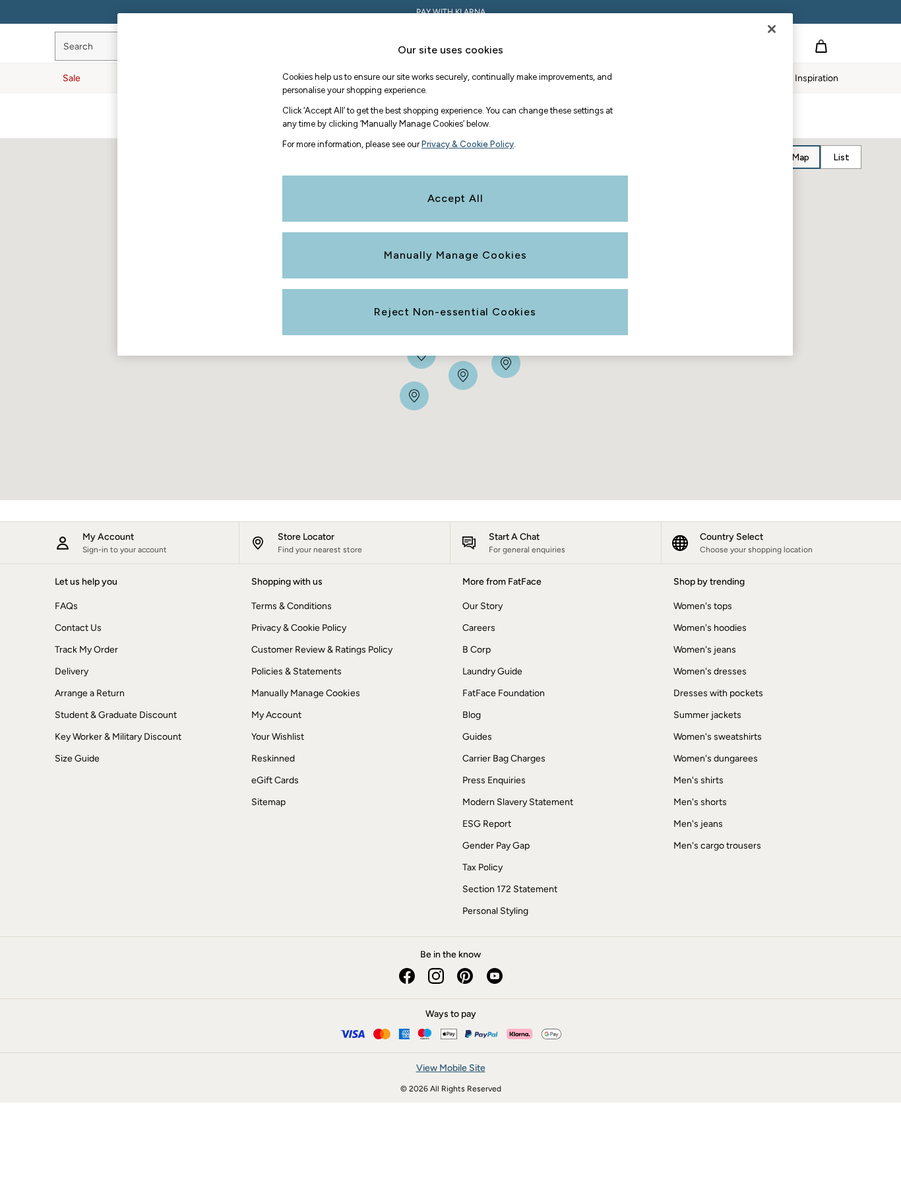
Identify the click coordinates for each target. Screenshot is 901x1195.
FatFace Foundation (503, 693)
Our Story (482, 606)
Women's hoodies (710, 627)
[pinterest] (465, 975)
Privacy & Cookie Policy (298, 627)
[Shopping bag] (821, 46)
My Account (276, 715)
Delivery (71, 671)
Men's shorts (700, 802)
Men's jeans (698, 823)
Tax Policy (482, 867)
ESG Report (486, 823)
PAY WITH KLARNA (450, 11)
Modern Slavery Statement (517, 802)
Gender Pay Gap (496, 845)
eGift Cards (275, 780)
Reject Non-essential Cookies (455, 312)
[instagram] (435, 975)
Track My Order (86, 649)
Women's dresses (710, 671)
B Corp (476, 649)
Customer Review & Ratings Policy (321, 649)
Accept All (455, 198)
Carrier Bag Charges (503, 758)
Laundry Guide (492, 671)
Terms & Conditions (291, 606)
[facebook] (406, 975)
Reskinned (273, 758)
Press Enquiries (494, 780)
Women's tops (702, 606)
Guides (477, 736)
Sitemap (268, 802)
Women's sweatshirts (717, 736)
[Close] (771, 29)
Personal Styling (495, 911)
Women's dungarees (715, 758)
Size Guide (77, 758)
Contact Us (78, 627)
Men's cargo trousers (717, 845)
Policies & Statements (296, 671)
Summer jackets (707, 715)
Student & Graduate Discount (116, 715)
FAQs (66, 606)
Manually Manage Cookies (305, 693)
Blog (471, 715)
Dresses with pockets (718, 693)
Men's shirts (698, 780)
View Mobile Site (450, 1068)
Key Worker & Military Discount (118, 736)
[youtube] (494, 975)
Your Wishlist (277, 736)
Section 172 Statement (509, 889)
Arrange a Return (90, 693)
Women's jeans (704, 649)
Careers (478, 627)
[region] (455, 184)
